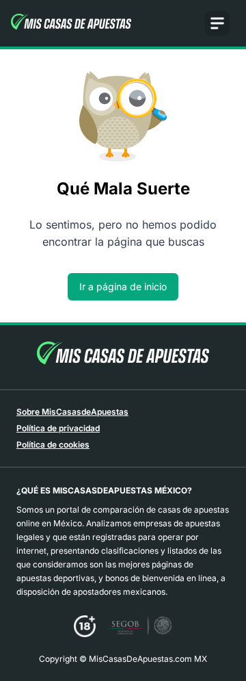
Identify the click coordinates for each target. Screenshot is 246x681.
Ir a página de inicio (123, 286)
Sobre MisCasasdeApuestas (72, 412)
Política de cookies (53, 444)
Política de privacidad (58, 428)
